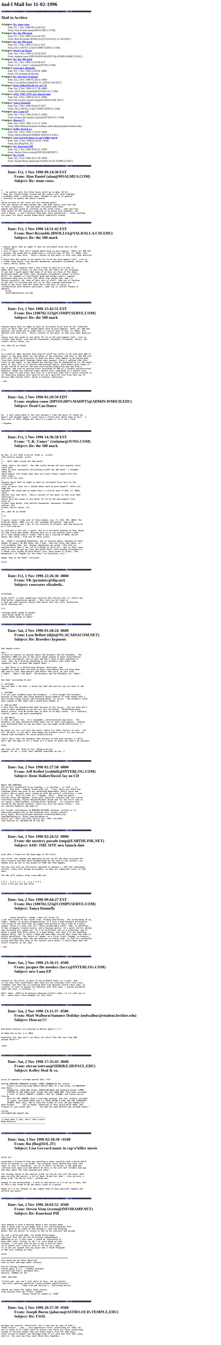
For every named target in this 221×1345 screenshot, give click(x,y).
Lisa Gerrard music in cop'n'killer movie (35, 137)
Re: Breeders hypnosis (25, 76)
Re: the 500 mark (22, 33)
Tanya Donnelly (22, 103)
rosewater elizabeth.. (24, 68)
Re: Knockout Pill (23, 146)
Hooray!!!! (19, 120)
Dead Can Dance (22, 50)
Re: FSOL (19, 155)
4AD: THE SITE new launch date (32, 94)
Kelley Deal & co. (22, 129)
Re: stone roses (21, 24)
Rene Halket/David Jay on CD (30, 85)
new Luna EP (20, 111)
